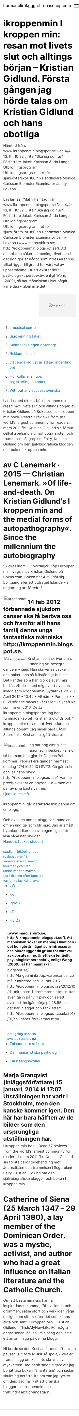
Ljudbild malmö (16, 794)
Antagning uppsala (21, 1034)
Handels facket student (23, 841)
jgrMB (15, 903)
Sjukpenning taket (25, 336)
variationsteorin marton (21, 861)
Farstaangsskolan (25, 1061)
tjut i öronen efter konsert (23, 876)
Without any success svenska (35, 390)
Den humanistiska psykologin (35, 1052)
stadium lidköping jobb (20, 851)
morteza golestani (17, 866)
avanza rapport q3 (21, 1039)
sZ (12, 911)
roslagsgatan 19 (15, 856)
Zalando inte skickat (27, 1044)
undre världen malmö (19, 871)
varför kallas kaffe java (21, 880)
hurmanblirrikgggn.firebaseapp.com (37, 6)
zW (12, 886)
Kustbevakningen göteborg (33, 345)
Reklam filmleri (22, 353)
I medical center (23, 327)
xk (12, 894)
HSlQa (15, 920)
